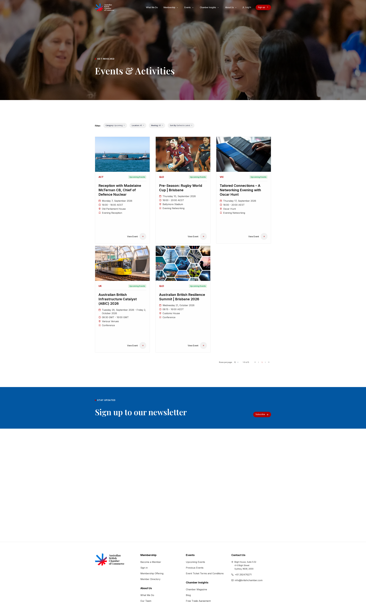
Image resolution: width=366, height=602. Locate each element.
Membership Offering (151, 573)
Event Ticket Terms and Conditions (205, 573)
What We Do (152, 7)
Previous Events (194, 567)
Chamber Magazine (196, 589)
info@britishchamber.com (248, 580)
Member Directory (150, 579)
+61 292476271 (243, 574)
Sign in (144, 567)
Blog (188, 595)
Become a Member (150, 562)
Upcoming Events (195, 562)
